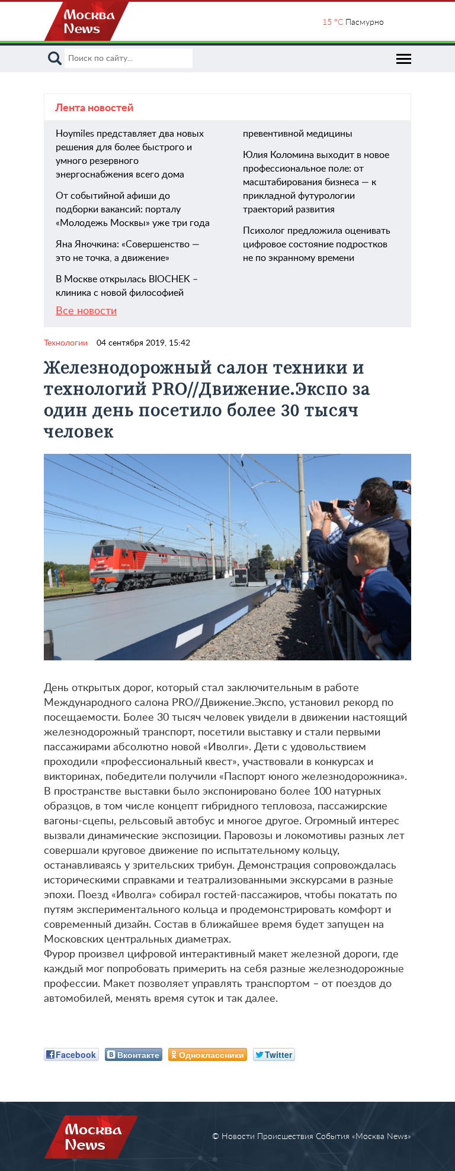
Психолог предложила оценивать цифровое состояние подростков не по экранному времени (316, 244)
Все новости (86, 311)
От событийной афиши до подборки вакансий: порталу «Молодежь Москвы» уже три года (133, 209)
